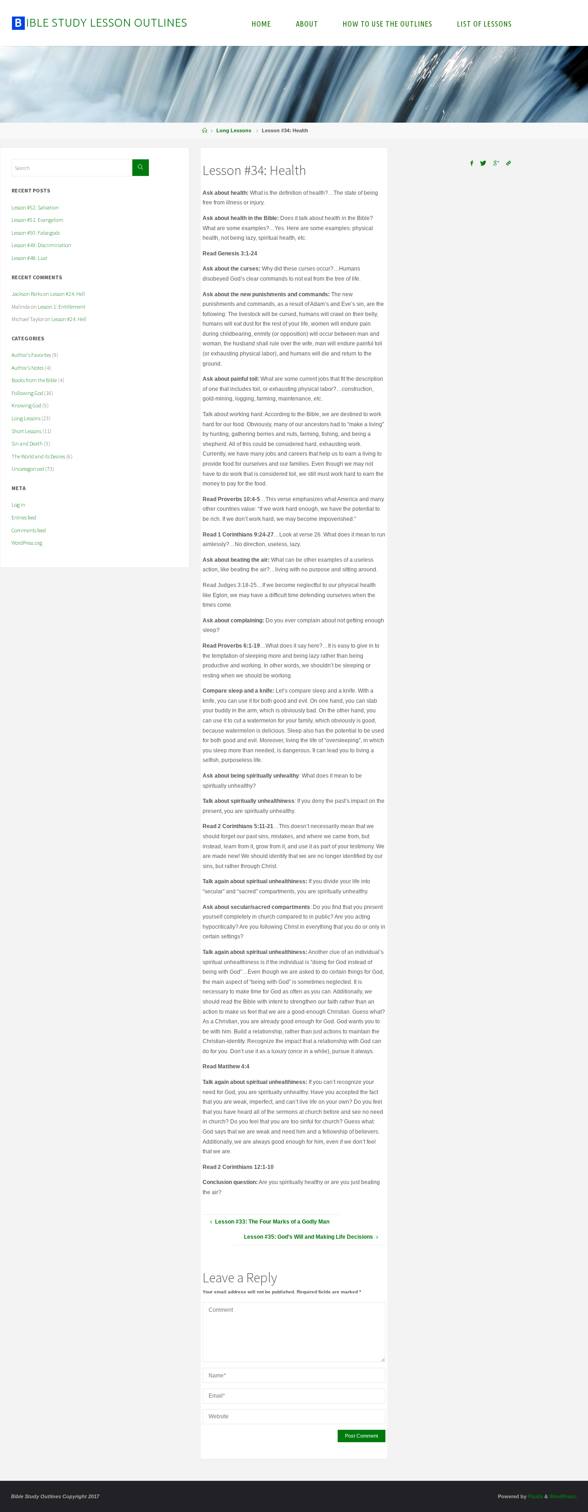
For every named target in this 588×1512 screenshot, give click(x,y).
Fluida (534, 1496)
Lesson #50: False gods (35, 232)
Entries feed (23, 517)
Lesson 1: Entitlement (61, 306)
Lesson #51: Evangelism (37, 219)
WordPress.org (26, 542)
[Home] (204, 130)
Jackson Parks (26, 293)
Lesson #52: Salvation (35, 207)
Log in (18, 504)
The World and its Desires (38, 456)
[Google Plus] (496, 163)
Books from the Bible (34, 380)
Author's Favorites (31, 354)
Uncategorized (27, 468)
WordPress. (563, 1496)
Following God (27, 392)
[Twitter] (483, 163)
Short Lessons (26, 431)
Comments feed (28, 530)
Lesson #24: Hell (67, 293)
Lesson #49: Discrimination (41, 245)
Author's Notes (27, 367)
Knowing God (26, 405)
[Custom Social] (508, 163)
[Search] (140, 167)
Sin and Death (27, 443)
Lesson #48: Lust (29, 257)
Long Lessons (233, 130)
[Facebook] (471, 163)
